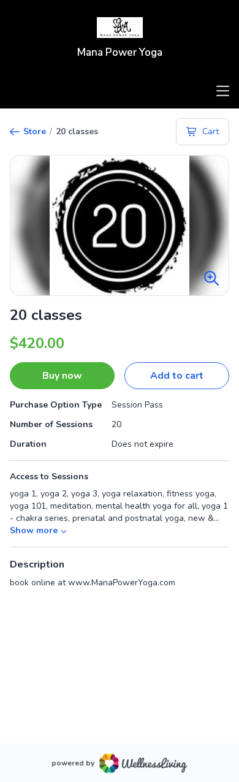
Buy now (62, 375)
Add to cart (176, 375)
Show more (34, 530)
